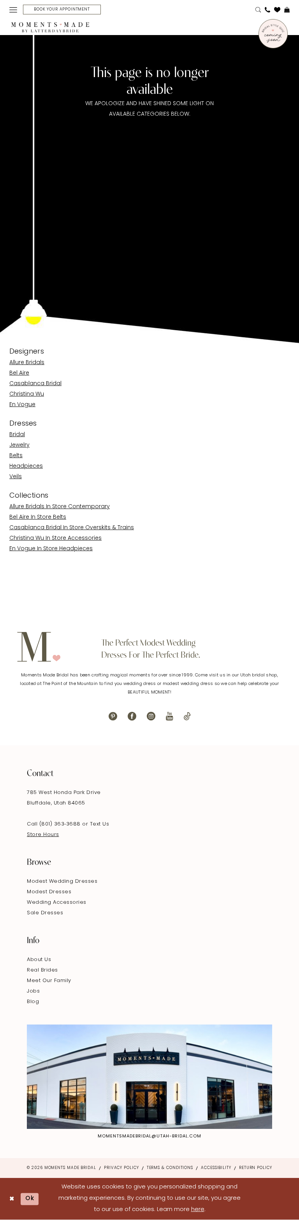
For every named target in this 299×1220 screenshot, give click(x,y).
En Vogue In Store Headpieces (51, 549)
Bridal (17, 435)
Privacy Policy (121, 1168)
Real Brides (42, 970)
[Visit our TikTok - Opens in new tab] (187, 716)
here (197, 1210)
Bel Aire (19, 373)
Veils (15, 477)
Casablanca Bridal (35, 384)
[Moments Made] (50, 27)
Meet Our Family (49, 980)
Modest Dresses (49, 891)
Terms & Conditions (170, 1168)
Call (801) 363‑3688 (54, 824)
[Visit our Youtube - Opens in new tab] (169, 716)
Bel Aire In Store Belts (37, 517)
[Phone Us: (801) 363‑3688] (267, 9)
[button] (13, 10)
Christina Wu (26, 394)
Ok (30, 1199)
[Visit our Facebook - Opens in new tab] (132, 716)
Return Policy (255, 1168)
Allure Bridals (26, 363)
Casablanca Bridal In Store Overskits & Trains (71, 528)
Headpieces (26, 466)
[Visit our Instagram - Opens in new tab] (151, 716)
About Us (39, 959)
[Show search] (258, 9)
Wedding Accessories (56, 902)
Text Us (99, 824)
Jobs (33, 991)
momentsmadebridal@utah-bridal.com (149, 1136)
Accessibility (216, 1168)
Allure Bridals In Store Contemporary (59, 507)
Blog (33, 1001)
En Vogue (22, 405)
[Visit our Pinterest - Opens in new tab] (113, 716)
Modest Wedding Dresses (62, 881)
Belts (16, 456)
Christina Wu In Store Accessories (55, 538)
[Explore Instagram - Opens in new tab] (149, 1077)
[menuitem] (13, 10)
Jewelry (19, 445)
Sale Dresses (45, 912)
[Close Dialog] (12, 1199)
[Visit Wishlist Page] (277, 10)
